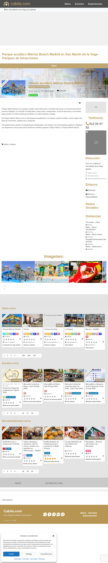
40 (32, 471)
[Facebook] (49, 514)
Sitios (68, 4)
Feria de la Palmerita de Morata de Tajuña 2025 (11, 390)
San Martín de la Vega (54, 483)
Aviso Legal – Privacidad (21, 559)
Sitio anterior (6, 500)
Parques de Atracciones (39, 87)
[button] (53, 536)
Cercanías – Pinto (93, 222)
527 (34, 355)
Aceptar (11, 554)
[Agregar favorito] (20, 339)
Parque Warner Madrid (12, 329)
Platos (81, 438)
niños (6, 144)
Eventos (79, 4)
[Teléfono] (63, 514)
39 (28, 471)
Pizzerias (80, 325)
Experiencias (95, 4)
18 (32, 413)
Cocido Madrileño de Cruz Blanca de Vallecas (73, 444)
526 (29, 355)
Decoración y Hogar (97, 325)
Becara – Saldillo (92, 329)
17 (28, 413)
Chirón (26, 329)
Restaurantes (37, 325)
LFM (14, 520)
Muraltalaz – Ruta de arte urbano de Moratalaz (94, 444)
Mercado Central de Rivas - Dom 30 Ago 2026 (31, 386)
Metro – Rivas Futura (94, 234)
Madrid (18, 483)
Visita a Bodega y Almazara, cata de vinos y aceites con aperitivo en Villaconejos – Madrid (32, 446)
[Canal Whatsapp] (45, 514)
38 (23, 471)
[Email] (58, 514)
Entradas (91, 190)
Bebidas (60, 325)
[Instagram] (54, 514)
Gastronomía (16, 380)
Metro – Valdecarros (94, 247)
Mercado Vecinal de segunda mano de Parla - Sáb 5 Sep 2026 (74, 386)
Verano (13, 144)
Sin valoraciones (47, 91)
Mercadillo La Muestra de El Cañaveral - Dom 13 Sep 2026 (94, 386)
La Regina (69, 329)
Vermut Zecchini (50, 329)
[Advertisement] (54, 29)
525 (23, 355)
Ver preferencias (46, 554)
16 (23, 413)
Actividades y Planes (96, 438)
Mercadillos (38, 380)
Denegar (29, 554)
